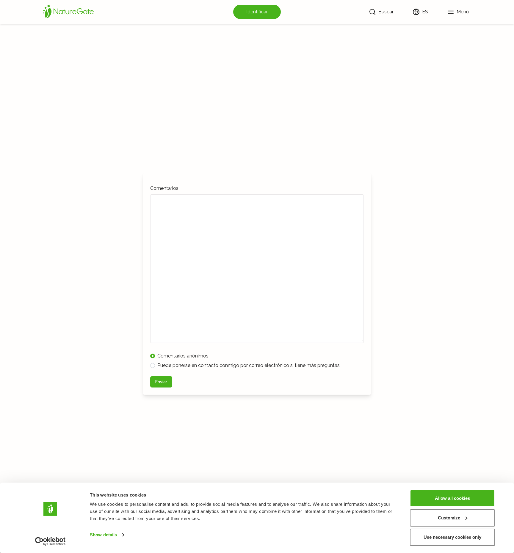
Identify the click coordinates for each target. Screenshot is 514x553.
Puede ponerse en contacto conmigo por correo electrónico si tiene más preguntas (248, 365)
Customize (449, 517)
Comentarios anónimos (183, 356)
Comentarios (164, 188)
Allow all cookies (452, 498)
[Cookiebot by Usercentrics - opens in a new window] (50, 541)
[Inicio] (68, 12)
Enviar (161, 381)
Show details (103, 534)
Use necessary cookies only (452, 537)
